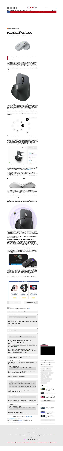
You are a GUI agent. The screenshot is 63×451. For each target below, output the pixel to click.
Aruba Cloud (12, 10)
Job (48, 442)
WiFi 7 (48, 376)
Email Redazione (40, 442)
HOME (12, 12)
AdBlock (30, 442)
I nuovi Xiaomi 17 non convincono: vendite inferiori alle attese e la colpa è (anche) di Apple (31, 302)
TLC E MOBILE (38, 12)
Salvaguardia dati (43, 378)
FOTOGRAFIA (37, 429)
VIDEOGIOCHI (21, 429)
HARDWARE (16, 429)
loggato (15, 419)
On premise (43, 380)
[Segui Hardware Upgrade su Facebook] (8, 8)
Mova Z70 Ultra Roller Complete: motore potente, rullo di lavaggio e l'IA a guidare (50, 393)
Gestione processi (49, 366)
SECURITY (30, 12)
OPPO (27, 10)
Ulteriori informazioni (51, 434)
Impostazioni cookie (53, 442)
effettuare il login (12, 418)
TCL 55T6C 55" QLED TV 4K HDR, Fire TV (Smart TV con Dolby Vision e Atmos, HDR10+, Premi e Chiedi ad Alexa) (33, 294)
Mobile (34, 432)
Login (52, 10)
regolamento (20, 420)
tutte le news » (48, 420)
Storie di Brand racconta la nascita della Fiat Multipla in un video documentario (14, 302)
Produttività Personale (44, 372)
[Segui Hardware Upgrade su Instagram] (16, 8)
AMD (15, 10)
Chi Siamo (8, 442)
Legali (12, 442)
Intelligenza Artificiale (44, 360)
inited (11, 374)
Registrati (55, 10)
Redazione (34, 442)
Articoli (42, 385)
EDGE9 (33, 429)
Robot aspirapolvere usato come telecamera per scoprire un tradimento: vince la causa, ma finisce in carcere (50, 412)
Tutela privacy (48, 368)
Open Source (51, 372)
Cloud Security (43, 364)
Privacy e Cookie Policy (17, 442)
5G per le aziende (51, 362)
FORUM (44, 429)
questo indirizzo (28, 169)
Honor (20, 10)
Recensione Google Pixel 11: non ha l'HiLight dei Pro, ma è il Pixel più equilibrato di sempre (50, 397)
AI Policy (23, 442)
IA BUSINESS (23, 12)
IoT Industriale (43, 366)
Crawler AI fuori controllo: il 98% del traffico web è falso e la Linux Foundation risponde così (50, 416)
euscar (11, 328)
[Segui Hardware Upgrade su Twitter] (10, 8)
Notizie (42, 405)
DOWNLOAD (30, 429)
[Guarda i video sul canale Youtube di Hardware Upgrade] (14, 8)
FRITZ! (30, 10)
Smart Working (51, 360)
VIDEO (41, 429)
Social (46, 442)
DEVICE (34, 12)
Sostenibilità (43, 368)
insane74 (11, 333)
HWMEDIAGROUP (48, 429)
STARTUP (27, 12)
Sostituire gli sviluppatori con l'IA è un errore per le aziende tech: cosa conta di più (50, 408)
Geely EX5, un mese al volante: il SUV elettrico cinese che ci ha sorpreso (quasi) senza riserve (50, 389)
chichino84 (11, 360)
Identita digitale (43, 376)
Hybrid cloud (48, 380)
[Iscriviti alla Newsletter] (11, 8)
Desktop (29, 432)
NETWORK (8, 12)
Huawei (24, 10)
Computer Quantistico (44, 362)
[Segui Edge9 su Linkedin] (7, 8)
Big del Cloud (49, 364)
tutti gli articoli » (48, 400)
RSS (44, 442)
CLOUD (19, 12)
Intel (18, 10)
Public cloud (49, 378)
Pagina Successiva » (29, 416)
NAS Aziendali (48, 374)
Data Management (48, 370)
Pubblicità (27, 442)
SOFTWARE (25, 429)
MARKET (42, 12)
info (29, 308)
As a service (43, 374)
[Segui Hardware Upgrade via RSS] (13, 8)
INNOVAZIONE (15, 12)
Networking (42, 370)
